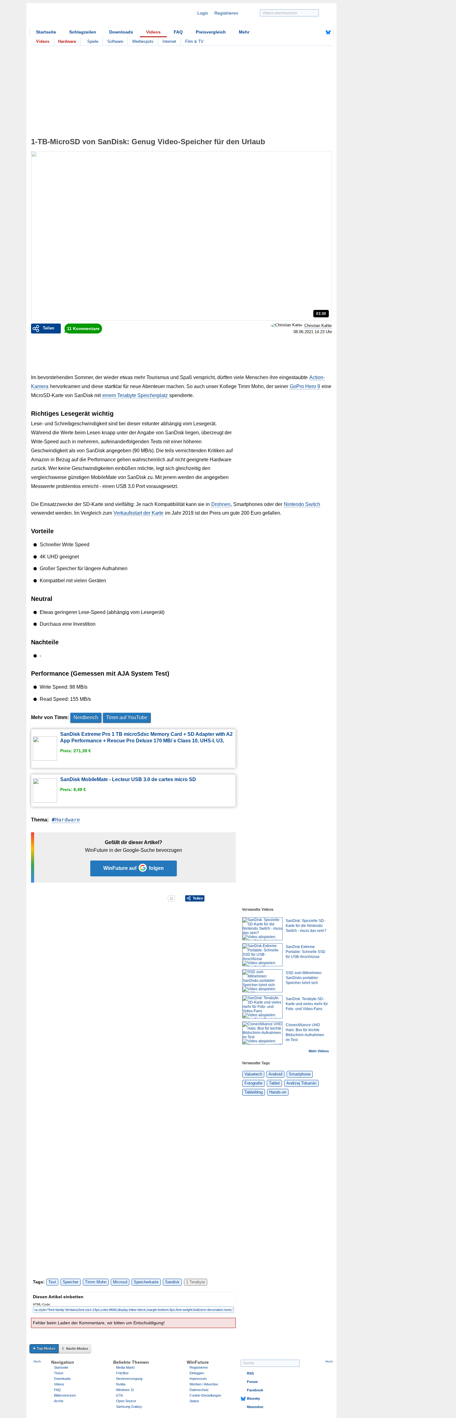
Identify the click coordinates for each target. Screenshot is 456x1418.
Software (115, 41)
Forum (252, 1382)
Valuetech (253, 1074)
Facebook (255, 1390)
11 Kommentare (83, 328)
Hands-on (277, 1092)
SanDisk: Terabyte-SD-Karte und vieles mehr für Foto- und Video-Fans (307, 1004)
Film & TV (194, 41)
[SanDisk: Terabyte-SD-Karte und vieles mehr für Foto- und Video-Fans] (262, 1007)
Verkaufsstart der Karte (138, 513)
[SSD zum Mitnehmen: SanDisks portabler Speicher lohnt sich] (262, 981)
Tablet (274, 1083)
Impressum (198, 1378)
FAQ (178, 31)
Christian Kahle (318, 325)
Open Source (126, 1401)
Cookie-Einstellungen (205, 1395)
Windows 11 (125, 1390)
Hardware (67, 820)
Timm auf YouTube (126, 717)
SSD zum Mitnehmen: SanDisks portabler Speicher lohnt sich (304, 978)
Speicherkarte (146, 1282)
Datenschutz (199, 1390)
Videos (153, 31)
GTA (119, 1395)
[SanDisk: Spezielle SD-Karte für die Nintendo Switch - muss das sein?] (262, 929)
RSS (250, 1373)
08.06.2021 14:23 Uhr (312, 332)
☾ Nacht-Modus (75, 1348)
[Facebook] (318, 32)
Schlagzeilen (82, 31)
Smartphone (300, 1074)
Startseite (46, 31)
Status (194, 1401)
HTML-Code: (42, 1304)
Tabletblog (253, 1092)
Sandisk (172, 1282)
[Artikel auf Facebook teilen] (52, 898)
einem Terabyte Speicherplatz (135, 395)
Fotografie (253, 1083)
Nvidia (120, 1384)
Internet (169, 41)
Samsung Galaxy (129, 1406)
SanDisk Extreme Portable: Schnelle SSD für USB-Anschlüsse (305, 952)
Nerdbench (86, 717)
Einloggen (197, 1373)
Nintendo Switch (302, 504)
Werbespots (143, 41)
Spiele (92, 41)
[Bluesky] (328, 32)
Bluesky (253, 1398)
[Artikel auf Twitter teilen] (98, 898)
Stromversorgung (129, 1378)
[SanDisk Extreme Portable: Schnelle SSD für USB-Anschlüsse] (262, 955)
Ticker (59, 1373)
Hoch (37, 1361)
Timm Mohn (95, 1282)
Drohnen (220, 504)
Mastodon (255, 1407)
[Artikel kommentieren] (145, 898)
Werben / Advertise (204, 1384)
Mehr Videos (319, 1051)
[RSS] (309, 32)
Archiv (59, 1401)
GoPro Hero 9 (305, 386)
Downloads (121, 31)
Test (52, 1282)
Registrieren (226, 13)
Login (202, 13)
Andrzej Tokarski (301, 1083)
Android (275, 1074)
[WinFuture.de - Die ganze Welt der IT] (82, 16)
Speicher (70, 1282)
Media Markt (125, 1367)
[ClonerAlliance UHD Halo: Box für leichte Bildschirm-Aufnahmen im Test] (262, 1033)
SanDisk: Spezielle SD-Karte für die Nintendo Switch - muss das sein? (306, 926)
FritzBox (122, 1373)
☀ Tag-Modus (44, 1348)
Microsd (120, 1282)
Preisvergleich (211, 31)
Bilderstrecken (65, 1395)
